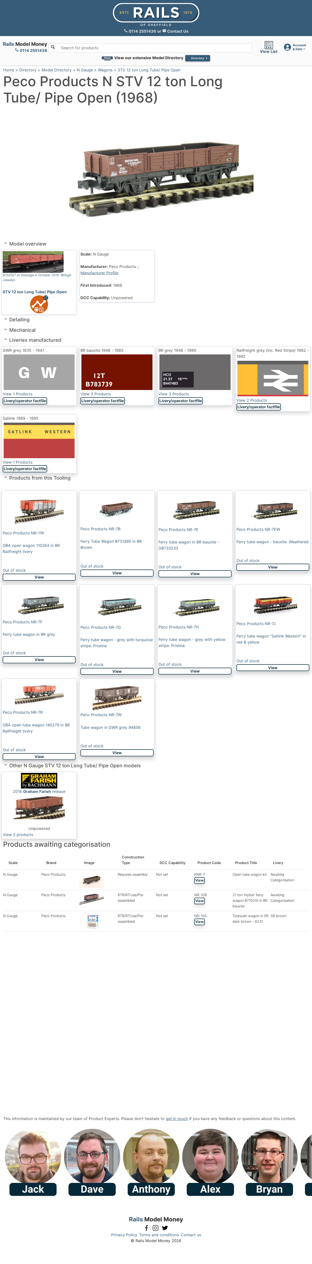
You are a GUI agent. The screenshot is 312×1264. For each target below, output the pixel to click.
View (39, 577)
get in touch (177, 1118)
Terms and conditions (159, 1235)
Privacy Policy (124, 1235)
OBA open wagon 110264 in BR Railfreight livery (31, 552)
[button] (294, 47)
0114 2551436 (142, 31)
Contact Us (177, 31)
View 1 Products (17, 393)
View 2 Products (251, 400)
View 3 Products (95, 393)
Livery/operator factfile (25, 400)
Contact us (191, 1235)
